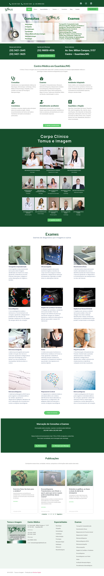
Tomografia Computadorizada (17, 266)
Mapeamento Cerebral (81, 535)
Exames (55, 9)
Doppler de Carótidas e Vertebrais (51, 307)
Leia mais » (15, 501)
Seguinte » (60, 514)
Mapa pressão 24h (79, 349)
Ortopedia (58, 528)
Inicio (29, 9)
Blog (71, 9)
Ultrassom (58, 547)
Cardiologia (59, 533)
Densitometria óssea (80, 266)
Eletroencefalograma (15, 391)
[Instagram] (86, 3)
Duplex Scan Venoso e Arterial (83, 309)
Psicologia (58, 539)
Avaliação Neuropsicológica (83, 562)
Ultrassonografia (80, 547)
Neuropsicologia (60, 541)
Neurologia (58, 526)
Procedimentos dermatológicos (84, 565)
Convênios (64, 9)
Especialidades (44, 9)
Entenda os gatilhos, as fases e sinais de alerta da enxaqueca (79, 491)
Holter (43, 349)
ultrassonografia (46, 266)
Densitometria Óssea (81, 529)
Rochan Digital (37, 572)
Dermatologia (59, 531)
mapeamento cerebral (48, 391)
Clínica (35, 9)
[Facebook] (81, 3)
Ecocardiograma (13, 309)
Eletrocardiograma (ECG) (82, 541)
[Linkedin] (91, 3)
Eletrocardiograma (79, 391)
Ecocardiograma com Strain (83, 556)
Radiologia (58, 544)
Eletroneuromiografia (15, 349)
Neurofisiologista (60, 549)
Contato (77, 9)
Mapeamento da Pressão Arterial (84, 532)
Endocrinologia (59, 536)
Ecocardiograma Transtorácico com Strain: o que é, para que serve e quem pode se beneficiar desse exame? (51, 493)
